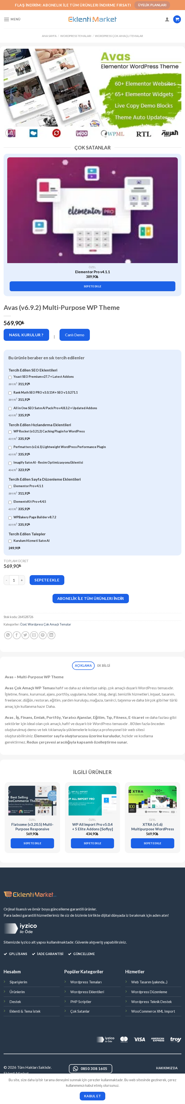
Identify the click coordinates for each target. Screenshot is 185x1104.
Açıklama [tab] (83, 665)
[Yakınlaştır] (10, 133)
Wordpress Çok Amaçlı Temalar (119, 36)
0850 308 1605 (94, 1068)
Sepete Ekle (46, 580)
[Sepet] (177, 19)
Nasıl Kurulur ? (26, 334)
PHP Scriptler (81, 1002)
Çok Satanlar (80, 1011)
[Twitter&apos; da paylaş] (25, 635)
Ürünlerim (17, 992)
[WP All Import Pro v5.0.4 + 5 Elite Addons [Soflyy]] (92, 801)
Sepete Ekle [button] (92, 286)
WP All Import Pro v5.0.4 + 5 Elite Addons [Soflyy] (92, 826)
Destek (15, 1002)
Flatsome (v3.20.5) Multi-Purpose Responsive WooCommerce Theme (32, 829)
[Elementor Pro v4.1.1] (92, 210)
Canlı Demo (74, 334)
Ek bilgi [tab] (103, 665)
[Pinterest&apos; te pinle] (43, 635)
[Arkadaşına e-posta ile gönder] (34, 635)
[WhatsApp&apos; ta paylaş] (8, 635)
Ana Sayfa (49, 36)
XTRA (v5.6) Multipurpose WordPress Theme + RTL (152, 829)
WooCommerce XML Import (153, 1011)
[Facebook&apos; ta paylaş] (17, 635)
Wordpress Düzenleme (149, 992)
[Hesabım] (167, 19)
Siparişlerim (18, 982)
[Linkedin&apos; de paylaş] (51, 635)
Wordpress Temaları (75, 36)
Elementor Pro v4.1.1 (92, 272)
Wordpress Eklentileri (87, 992)
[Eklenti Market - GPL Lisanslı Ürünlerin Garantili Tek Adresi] (92, 19)
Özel (23, 624)
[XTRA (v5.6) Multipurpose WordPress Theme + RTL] (152, 801)
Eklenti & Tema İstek (25, 1011)
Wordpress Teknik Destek (151, 1002)
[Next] (174, 218)
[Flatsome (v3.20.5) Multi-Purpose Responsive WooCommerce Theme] (32, 801)
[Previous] (11, 218)
